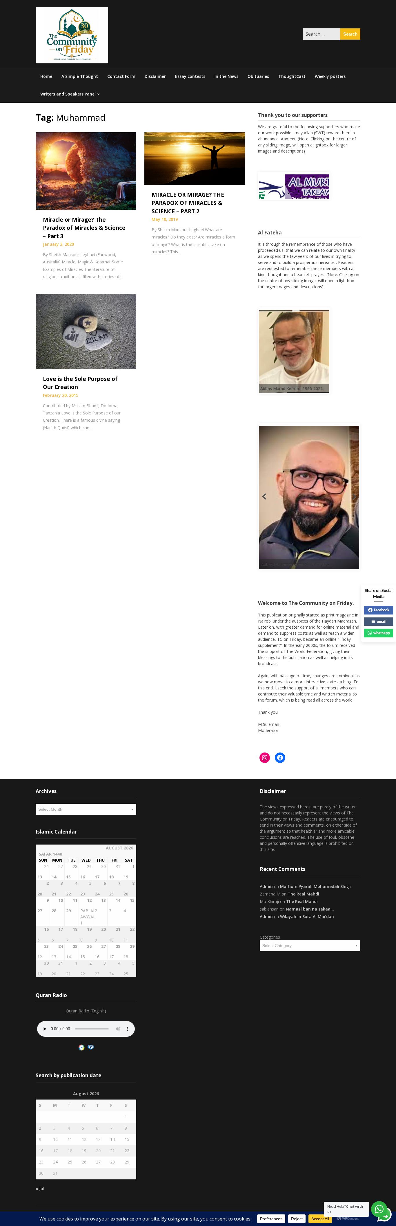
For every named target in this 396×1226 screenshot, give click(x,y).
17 (55, 1150)
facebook (381, 610)
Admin (266, 886)
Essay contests (190, 76)
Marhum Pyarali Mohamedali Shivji (315, 886)
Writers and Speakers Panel (68, 94)
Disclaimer (155, 76)
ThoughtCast (292, 76)
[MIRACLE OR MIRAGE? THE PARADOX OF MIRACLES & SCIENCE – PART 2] (194, 158)
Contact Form (121, 76)
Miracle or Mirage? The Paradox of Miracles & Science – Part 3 (84, 228)
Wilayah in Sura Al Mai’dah (307, 916)
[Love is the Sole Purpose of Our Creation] (86, 331)
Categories (270, 937)
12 (84, 1139)
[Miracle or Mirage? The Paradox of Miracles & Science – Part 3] (86, 170)
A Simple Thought (79, 76)
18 (70, 1150)
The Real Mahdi (303, 894)
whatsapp (381, 632)
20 (98, 1150)
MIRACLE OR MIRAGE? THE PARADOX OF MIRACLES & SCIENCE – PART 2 (188, 203)
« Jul (40, 1188)
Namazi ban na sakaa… (310, 909)
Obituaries (258, 76)
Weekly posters (330, 76)
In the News (226, 76)
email (381, 621)
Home (46, 76)
